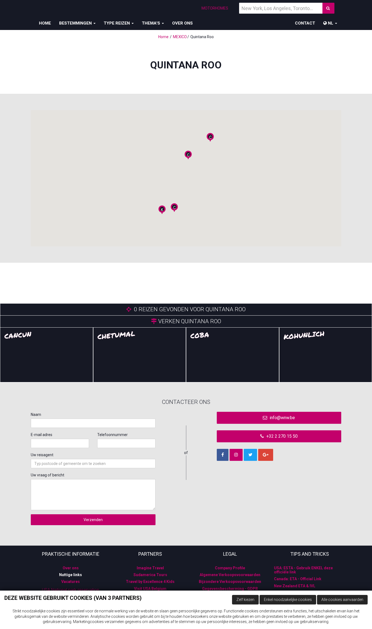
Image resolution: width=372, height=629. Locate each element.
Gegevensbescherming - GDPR (230, 588)
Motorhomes (215, 8)
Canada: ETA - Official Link (297, 579)
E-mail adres (41, 435)
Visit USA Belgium (150, 588)
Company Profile (230, 568)
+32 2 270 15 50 (281, 436)
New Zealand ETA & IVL (294, 586)
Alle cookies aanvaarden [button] (342, 599)
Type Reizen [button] (117, 23)
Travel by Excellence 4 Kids (150, 581)
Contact (305, 23)
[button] (210, 137)
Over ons (182, 23)
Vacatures (70, 581)
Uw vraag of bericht (47, 475)
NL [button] (330, 23)
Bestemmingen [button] (76, 23)
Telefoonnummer (112, 435)
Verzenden (93, 520)
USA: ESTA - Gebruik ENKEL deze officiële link (303, 570)
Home (45, 23)
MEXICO (180, 37)
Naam (36, 414)
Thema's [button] (151, 23)
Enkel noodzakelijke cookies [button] (288, 599)
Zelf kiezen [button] (245, 599)
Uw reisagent (42, 455)
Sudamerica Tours (150, 575)
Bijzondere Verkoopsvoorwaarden (230, 581)
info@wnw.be (282, 417)
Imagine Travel (150, 568)
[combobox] (93, 463)
